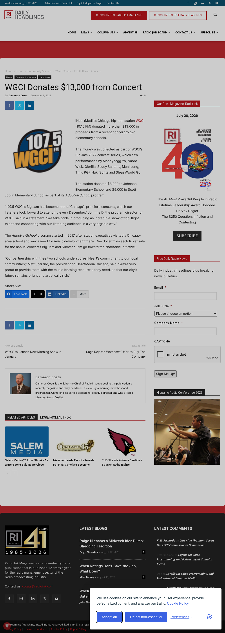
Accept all (109, 616)
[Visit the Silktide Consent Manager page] (209, 617)
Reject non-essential (146, 616)
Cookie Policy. (178, 603)
